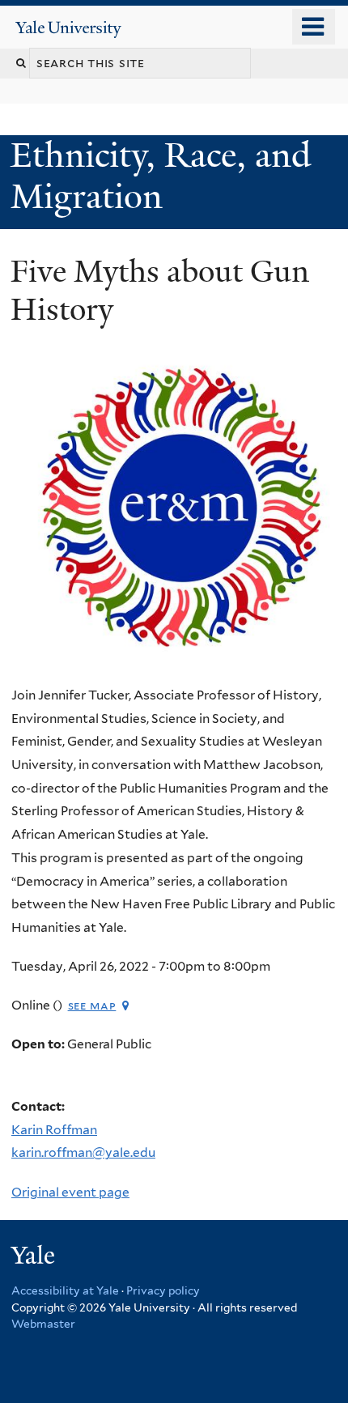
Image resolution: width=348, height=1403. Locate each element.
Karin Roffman (54, 1129)
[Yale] (34, 1257)
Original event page (70, 1192)
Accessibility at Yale (65, 1290)
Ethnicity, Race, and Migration (161, 175)
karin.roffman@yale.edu (83, 1152)
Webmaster (43, 1323)
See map (92, 1005)
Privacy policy (163, 1290)
